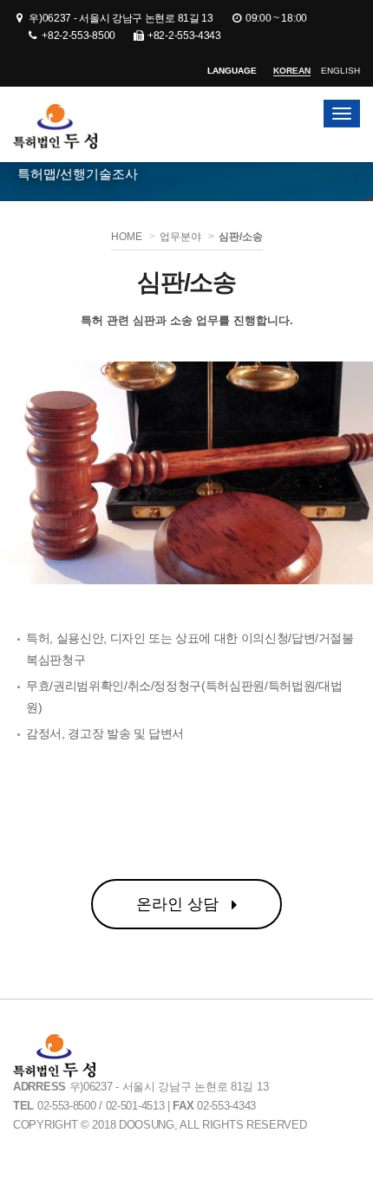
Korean (292, 70)
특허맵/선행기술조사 (77, 173)
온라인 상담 (179, 904)
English (340, 70)
